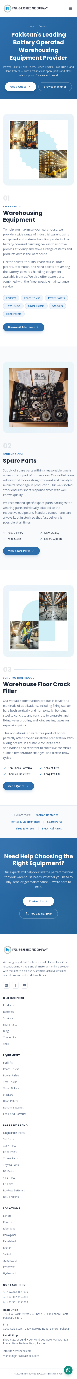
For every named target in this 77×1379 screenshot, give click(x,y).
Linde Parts (10, 1152)
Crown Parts (10, 1158)
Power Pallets (56, 298)
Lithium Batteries (13, 1107)
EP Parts (8, 1184)
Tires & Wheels (25, 828)
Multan (7, 1247)
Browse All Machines (21, 327)
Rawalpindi (9, 1235)
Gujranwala (10, 1260)
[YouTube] (24, 985)
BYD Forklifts (11, 1197)
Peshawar (9, 1267)
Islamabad (9, 1228)
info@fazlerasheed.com (17, 1351)
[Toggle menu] (70, 8)
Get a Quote (18, 86)
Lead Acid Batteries (15, 1114)
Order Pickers (36, 306)
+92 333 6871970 (41, 913)
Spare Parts (54, 821)
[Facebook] (15, 985)
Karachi (7, 1222)
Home (32, 26)
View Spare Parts (19, 551)
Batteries (8, 1011)
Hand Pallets (13, 314)
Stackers (57, 306)
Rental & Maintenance (25, 821)
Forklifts (11, 298)
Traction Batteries (46, 815)
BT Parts (8, 1171)
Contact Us (36, 901)
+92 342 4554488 (17, 1297)
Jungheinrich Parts (14, 1132)
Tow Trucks (13, 306)
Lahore (7, 1215)
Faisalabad (9, 1241)
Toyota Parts (11, 1165)
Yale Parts (9, 1177)
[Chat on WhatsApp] (68, 1370)
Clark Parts (9, 1145)
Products (8, 1005)
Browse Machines (55, 86)
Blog (6, 1031)
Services (8, 1018)
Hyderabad (9, 1273)
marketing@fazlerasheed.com (21, 1356)
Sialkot (7, 1254)
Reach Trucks (32, 298)
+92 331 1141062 (17, 1302)
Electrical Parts (52, 828)
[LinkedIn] (6, 985)
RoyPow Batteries (14, 1190)
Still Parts (8, 1139)
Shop (6, 1044)
